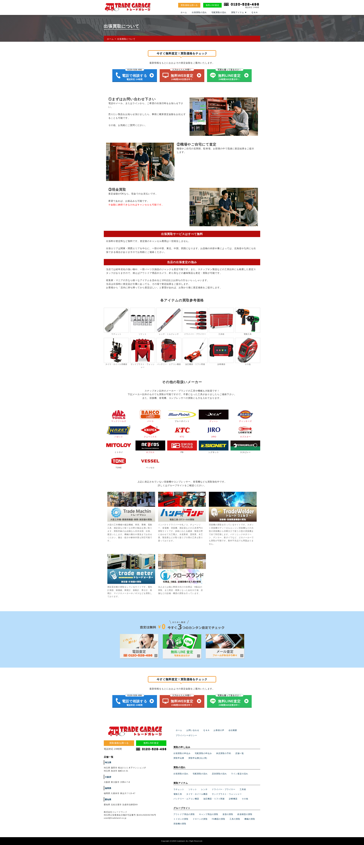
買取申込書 (178, 758)
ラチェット (178, 789)
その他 (245, 799)
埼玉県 (108, 762)
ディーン (213, 421)
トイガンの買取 (180, 819)
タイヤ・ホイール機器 (197, 794)
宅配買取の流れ (218, 12)
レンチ (204, 789)
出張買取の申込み (182, 753)
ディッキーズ (245, 421)
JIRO (213, 437)
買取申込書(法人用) (197, 758)
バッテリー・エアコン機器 (186, 799)
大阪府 (108, 777)
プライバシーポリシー (186, 735)
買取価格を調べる (189, 5)
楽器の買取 (228, 814)
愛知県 (108, 799)
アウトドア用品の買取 (184, 814)
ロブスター (245, 437)
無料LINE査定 (212, 5)
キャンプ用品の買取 (208, 814)
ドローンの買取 (200, 819)
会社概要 (232, 730)
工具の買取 (234, 819)
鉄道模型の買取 (244, 814)
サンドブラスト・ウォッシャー (227, 794)
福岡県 (108, 788)
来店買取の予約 (223, 753)
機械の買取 (249, 819)
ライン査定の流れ (239, 774)
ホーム (184, 12)
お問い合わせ (192, 730)
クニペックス (150, 437)
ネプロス (150, 452)
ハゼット (118, 437)
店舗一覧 (239, 753)
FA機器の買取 (218, 819)
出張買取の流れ (199, 12)
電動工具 (177, 794)
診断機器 (233, 799)
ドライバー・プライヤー (223, 789)
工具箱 (243, 789)
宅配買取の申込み (203, 753)
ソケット (192, 789)
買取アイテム (239, 12)
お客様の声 (219, 730)
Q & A (255, 12)
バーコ (150, 421)
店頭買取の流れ (219, 774)
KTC (182, 437)
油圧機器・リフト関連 (214, 799)
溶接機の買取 (179, 824)
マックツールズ (118, 421)
